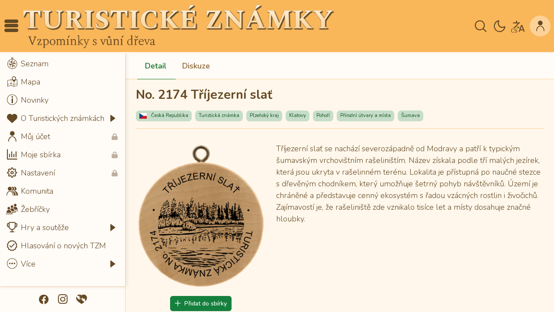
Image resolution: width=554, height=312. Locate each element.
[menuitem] (62, 63)
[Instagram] (63, 299)
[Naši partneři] (82, 299)
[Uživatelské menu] (540, 26)
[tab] (155, 66)
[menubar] (62, 163)
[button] (11, 26)
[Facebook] (44, 299)
